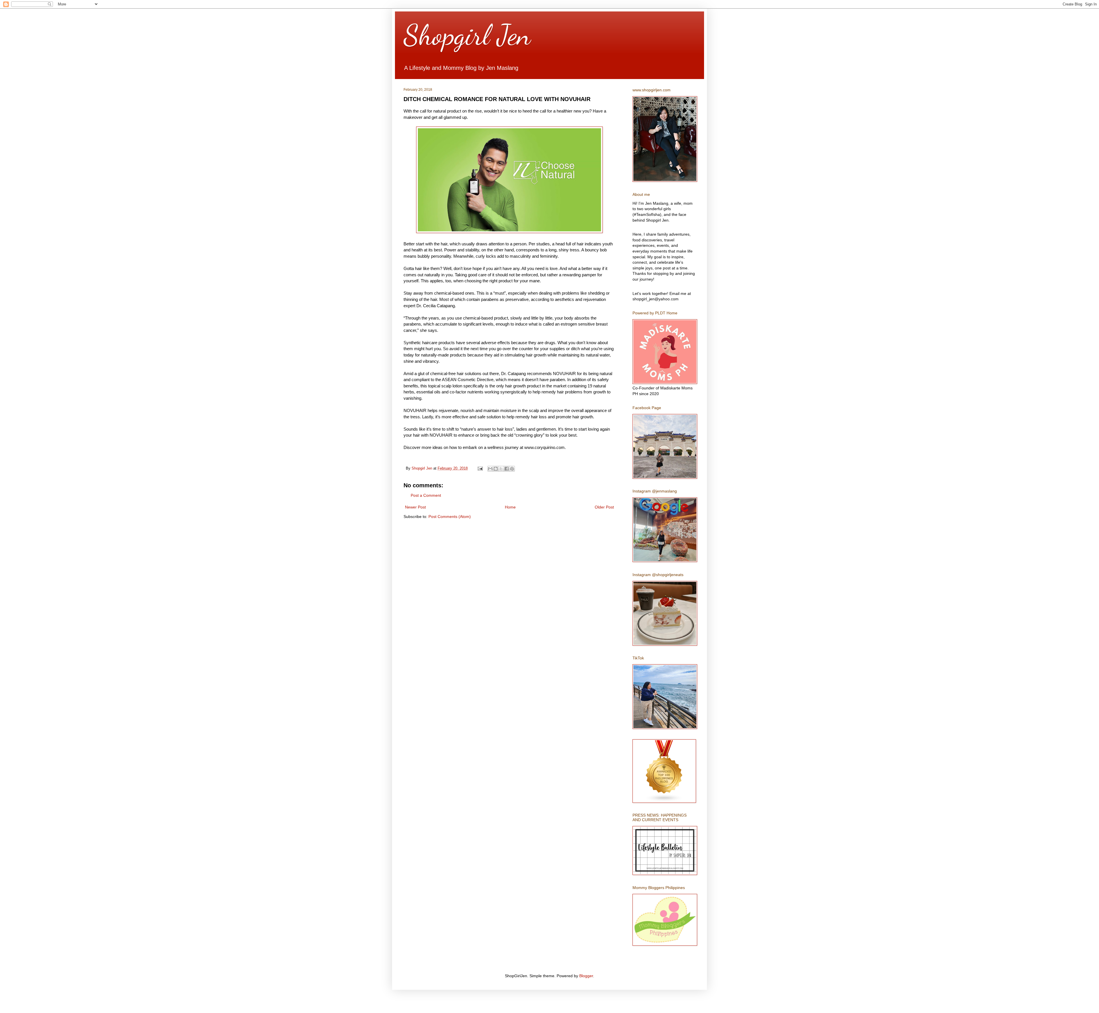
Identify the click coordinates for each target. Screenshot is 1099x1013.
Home (510, 507)
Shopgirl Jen (467, 35)
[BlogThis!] (496, 469)
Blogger (586, 975)
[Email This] (490, 469)
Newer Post (415, 507)
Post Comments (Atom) (449, 516)
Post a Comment (426, 495)
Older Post (604, 507)
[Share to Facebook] (506, 469)
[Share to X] (501, 469)
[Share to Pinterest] (512, 469)
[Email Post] (480, 468)
